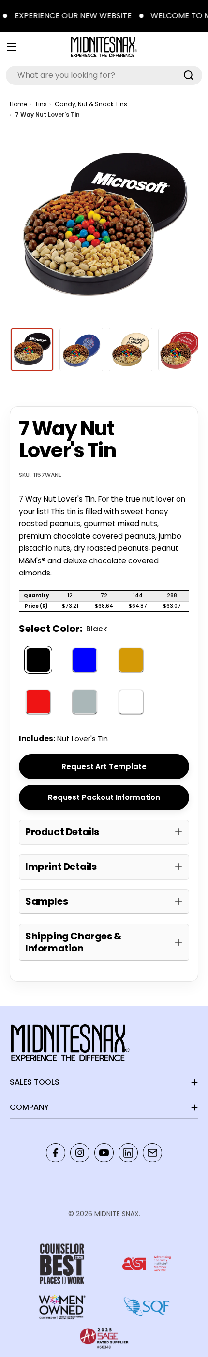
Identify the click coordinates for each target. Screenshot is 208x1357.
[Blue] (84, 660)
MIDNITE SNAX (116, 1213)
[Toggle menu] (11, 47)
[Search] (188, 75)
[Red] (38, 702)
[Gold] (131, 660)
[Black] (38, 660)
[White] (131, 702)
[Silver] (84, 702)
